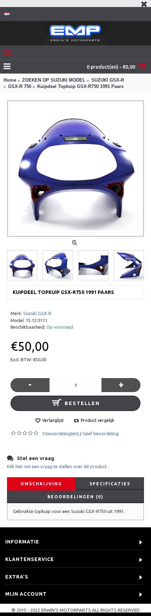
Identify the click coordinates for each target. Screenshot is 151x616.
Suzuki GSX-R (37, 313)
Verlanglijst (53, 420)
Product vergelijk (97, 420)
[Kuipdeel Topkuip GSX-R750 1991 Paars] (75, 168)
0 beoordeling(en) (60, 433)
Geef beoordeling (101, 433)
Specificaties (110, 483)
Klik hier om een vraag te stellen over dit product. (57, 466)
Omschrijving (41, 483)
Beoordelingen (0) (75, 496)
